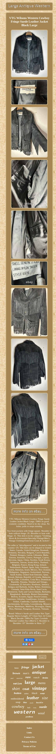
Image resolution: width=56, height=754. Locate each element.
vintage (39, 688)
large (30, 682)
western (24, 712)
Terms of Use (29, 746)
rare (28, 677)
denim (45, 678)
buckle (39, 702)
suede (43, 707)
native (17, 683)
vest (34, 708)
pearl (12, 678)
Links (29, 732)
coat (26, 689)
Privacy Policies (29, 742)
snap (18, 702)
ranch (36, 677)
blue (25, 702)
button (17, 693)
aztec (26, 693)
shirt (16, 688)
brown (16, 673)
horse (17, 668)
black (34, 693)
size (45, 698)
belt (28, 708)
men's (26, 673)
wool (41, 713)
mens (42, 683)
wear (42, 693)
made (31, 703)
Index (29, 728)
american (20, 678)
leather (33, 697)
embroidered (17, 698)
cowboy (18, 706)
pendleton (29, 717)
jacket (38, 666)
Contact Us (29, 737)
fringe (25, 667)
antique (39, 672)
